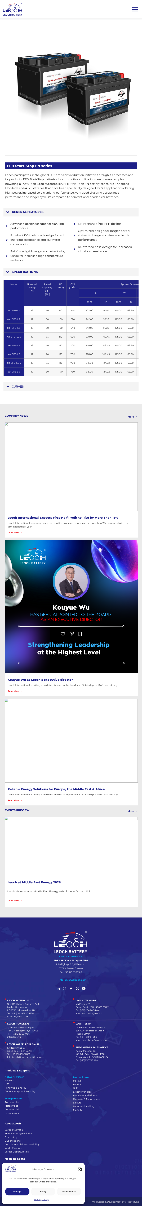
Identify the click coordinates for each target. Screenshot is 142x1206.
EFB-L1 (16, 310)
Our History (11, 1137)
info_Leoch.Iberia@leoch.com (91, 1040)
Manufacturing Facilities (18, 1133)
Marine (77, 1080)
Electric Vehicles (82, 1091)
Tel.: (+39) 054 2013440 (87, 1010)
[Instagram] (64, 988)
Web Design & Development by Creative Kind (115, 1201)
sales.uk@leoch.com (18, 1016)
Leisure (77, 1102)
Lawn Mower (12, 1113)
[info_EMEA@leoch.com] (57, 980)
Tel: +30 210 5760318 (71, 972)
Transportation (14, 1098)
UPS (7, 1084)
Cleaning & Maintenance (87, 1099)
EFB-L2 (16, 319)
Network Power (14, 1076)
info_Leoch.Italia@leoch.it (89, 1013)
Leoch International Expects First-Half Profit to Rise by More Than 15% (63, 517)
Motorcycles (11, 1105)
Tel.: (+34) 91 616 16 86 (86, 1037)
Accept (17, 1191)
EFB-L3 (16, 345)
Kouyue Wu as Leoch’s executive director (40, 679)
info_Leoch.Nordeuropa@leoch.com (26, 1057)
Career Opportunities (17, 1151)
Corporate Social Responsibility (22, 1144)
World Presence (13, 1148)
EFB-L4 (15, 371)
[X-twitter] (77, 988)
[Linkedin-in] (58, 988)
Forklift (77, 1084)
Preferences (69, 1191)
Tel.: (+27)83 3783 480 (87, 1060)
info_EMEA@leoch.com (72, 979)
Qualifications (12, 1140)
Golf (75, 1088)
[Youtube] (84, 988)
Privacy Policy (41, 1199)
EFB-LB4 (16, 362)
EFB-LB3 (16, 336)
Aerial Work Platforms (85, 1095)
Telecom (9, 1080)
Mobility (77, 1110)
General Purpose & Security (20, 1091)
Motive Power (81, 1077)
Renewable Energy (15, 1087)
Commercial (12, 1109)
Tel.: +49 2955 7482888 (18, 1054)
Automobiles (12, 1102)
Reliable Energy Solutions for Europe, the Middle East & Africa (56, 789)
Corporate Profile (14, 1129)
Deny (43, 1191)
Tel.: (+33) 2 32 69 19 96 (18, 1033)
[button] (79, 1169)
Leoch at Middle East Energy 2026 (34, 882)
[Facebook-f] (71, 988)
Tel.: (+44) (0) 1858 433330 (20, 1013)
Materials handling (84, 1106)
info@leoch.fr (14, 1037)
